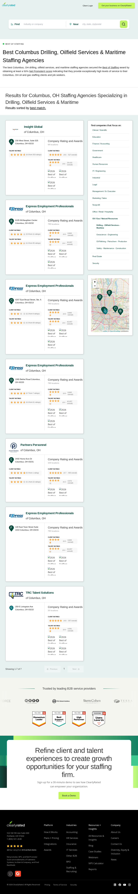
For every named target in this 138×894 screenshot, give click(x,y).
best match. (38, 108)
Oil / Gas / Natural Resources (105, 218)
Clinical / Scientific (99, 130)
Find (17, 24)
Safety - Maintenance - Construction (111, 248)
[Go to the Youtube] (119, 884)
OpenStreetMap (115, 331)
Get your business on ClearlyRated (116, 5)
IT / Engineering (99, 171)
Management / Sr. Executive (103, 191)
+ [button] (95, 282)
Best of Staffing (110, 67)
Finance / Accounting (100, 144)
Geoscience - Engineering (107, 234)
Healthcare (96, 157)
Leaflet (105, 331)
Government (97, 150)
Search (123, 24)
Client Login (88, 6)
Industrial (96, 178)
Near (76, 24)
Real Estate (97, 256)
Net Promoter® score (40, 71)
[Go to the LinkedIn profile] (115, 884)
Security (95, 263)
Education (96, 137)
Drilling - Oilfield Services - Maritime (108, 226)
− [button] (95, 286)
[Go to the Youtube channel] (124, 884)
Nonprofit (96, 205)
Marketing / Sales (99, 198)
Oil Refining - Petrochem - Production (111, 241)
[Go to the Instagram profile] (129, 884)
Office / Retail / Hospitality (102, 212)
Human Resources (100, 164)
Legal (94, 184)
